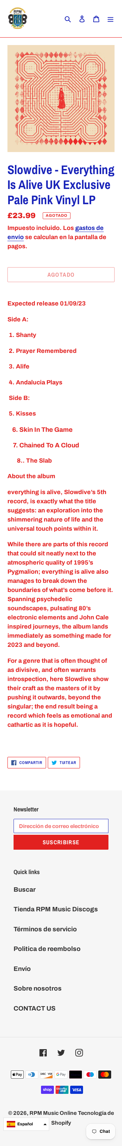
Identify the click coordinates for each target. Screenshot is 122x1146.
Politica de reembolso (47, 948)
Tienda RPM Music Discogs (56, 909)
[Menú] (110, 18)
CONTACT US (35, 1008)
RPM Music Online (53, 1113)
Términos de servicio (45, 929)
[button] (26, 1124)
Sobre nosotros (38, 988)
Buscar (25, 889)
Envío (22, 968)
